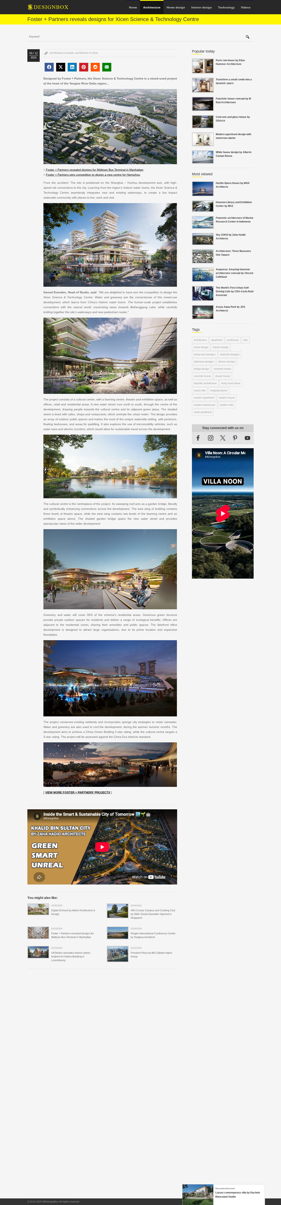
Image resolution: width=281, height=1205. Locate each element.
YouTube (247, 438)
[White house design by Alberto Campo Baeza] (203, 161)
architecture (200, 340)
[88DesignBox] (51, 8)
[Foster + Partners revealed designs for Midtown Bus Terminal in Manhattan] (38, 936)
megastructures (218, 390)
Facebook (198, 438)
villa (245, 340)
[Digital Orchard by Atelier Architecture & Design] (38, 912)
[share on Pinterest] (83, 67)
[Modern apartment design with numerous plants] (203, 143)
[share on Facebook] (49, 67)
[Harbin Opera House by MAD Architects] (203, 193)
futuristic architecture (205, 383)
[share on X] (60, 67)
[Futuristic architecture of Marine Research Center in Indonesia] (203, 226)
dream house (222, 376)
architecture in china (86, 52)
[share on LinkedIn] (72, 67)
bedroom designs (229, 354)
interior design (221, 347)
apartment (217, 340)
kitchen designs (227, 361)
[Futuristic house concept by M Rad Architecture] (203, 108)
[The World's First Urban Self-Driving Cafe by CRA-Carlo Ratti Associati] (203, 298)
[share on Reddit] (95, 67)
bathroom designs (204, 361)
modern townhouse (204, 405)
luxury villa (200, 390)
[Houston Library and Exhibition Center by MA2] (203, 209)
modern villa (226, 405)
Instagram (210, 438)
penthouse (233, 340)
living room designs (205, 354)
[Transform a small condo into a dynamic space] (203, 90)
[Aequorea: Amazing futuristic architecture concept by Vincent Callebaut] (203, 279)
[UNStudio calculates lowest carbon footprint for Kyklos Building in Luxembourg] (38, 955)
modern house (227, 397)
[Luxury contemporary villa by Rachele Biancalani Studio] (197, 1202)
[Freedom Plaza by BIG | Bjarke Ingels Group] (117, 959)
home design (201, 347)
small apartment (203, 412)
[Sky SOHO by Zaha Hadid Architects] (203, 242)
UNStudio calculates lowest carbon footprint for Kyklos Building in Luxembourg (70, 956)
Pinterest (235, 438)
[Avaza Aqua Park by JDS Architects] (203, 316)
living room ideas (230, 383)
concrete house (202, 376)
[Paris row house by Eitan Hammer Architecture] (203, 71)
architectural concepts (62, 52)
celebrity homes (222, 368)
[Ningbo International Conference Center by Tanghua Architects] (117, 936)
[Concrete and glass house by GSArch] (203, 125)
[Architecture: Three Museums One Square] (203, 261)
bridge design (201, 368)
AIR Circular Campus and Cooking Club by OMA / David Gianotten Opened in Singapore (153, 914)
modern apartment (204, 397)
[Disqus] (102, 1028)
